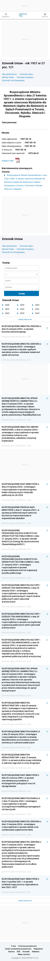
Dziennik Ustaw (26, 74)
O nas (13, 946)
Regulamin (38, 949)
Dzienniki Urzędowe (25, 77)
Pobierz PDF (8, 161)
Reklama (35, 951)
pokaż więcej (24, 901)
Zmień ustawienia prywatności (18, 949)
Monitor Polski (8, 77)
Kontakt (26, 951)
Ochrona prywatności (27, 946)
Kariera (11, 951)
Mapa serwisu (24, 954)
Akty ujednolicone (9, 74)
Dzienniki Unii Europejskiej (13, 80)
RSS (18, 951)
